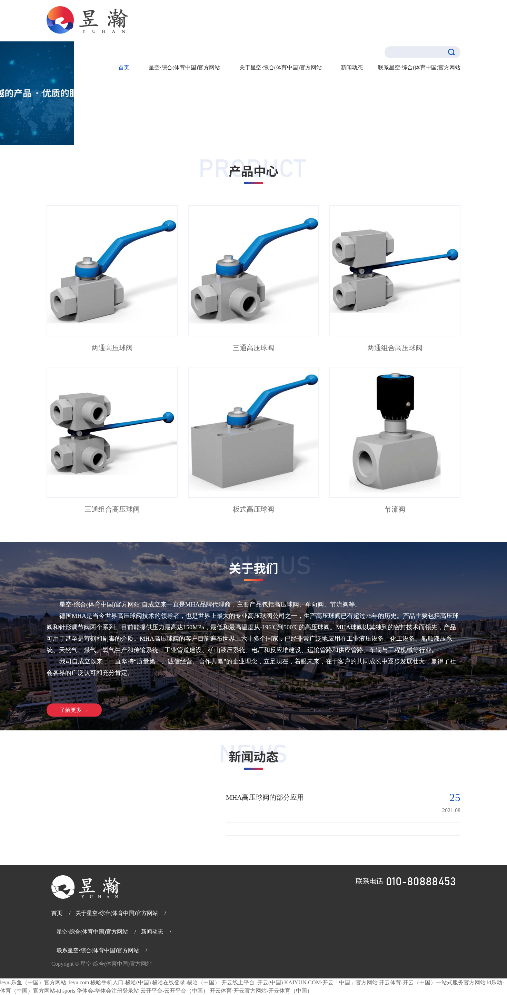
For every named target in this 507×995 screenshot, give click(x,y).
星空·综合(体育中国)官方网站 (184, 67)
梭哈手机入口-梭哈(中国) (120, 982)
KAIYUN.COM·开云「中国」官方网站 (331, 982)
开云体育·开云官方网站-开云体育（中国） (261, 991)
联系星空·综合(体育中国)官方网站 (419, 67)
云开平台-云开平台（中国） (174, 991)
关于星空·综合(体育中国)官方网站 (280, 67)
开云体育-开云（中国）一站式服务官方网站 (432, 982)
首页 (123, 67)
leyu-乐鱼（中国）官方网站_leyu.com (44, 982)
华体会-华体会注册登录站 (108, 991)
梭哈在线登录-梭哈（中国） (186, 982)
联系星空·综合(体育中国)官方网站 (98, 950)
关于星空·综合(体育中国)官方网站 (117, 913)
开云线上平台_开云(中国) (252, 982)
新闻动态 (352, 67)
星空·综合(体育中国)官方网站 (93, 932)
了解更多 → (74, 710)
